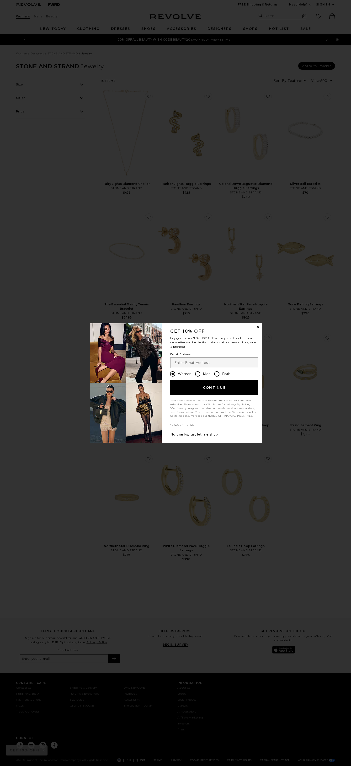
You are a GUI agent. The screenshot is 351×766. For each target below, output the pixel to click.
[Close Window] (258, 327)
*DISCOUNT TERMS (182, 424)
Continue (214, 387)
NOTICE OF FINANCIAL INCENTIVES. (230, 415)
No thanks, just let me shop (194, 434)
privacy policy (247, 412)
